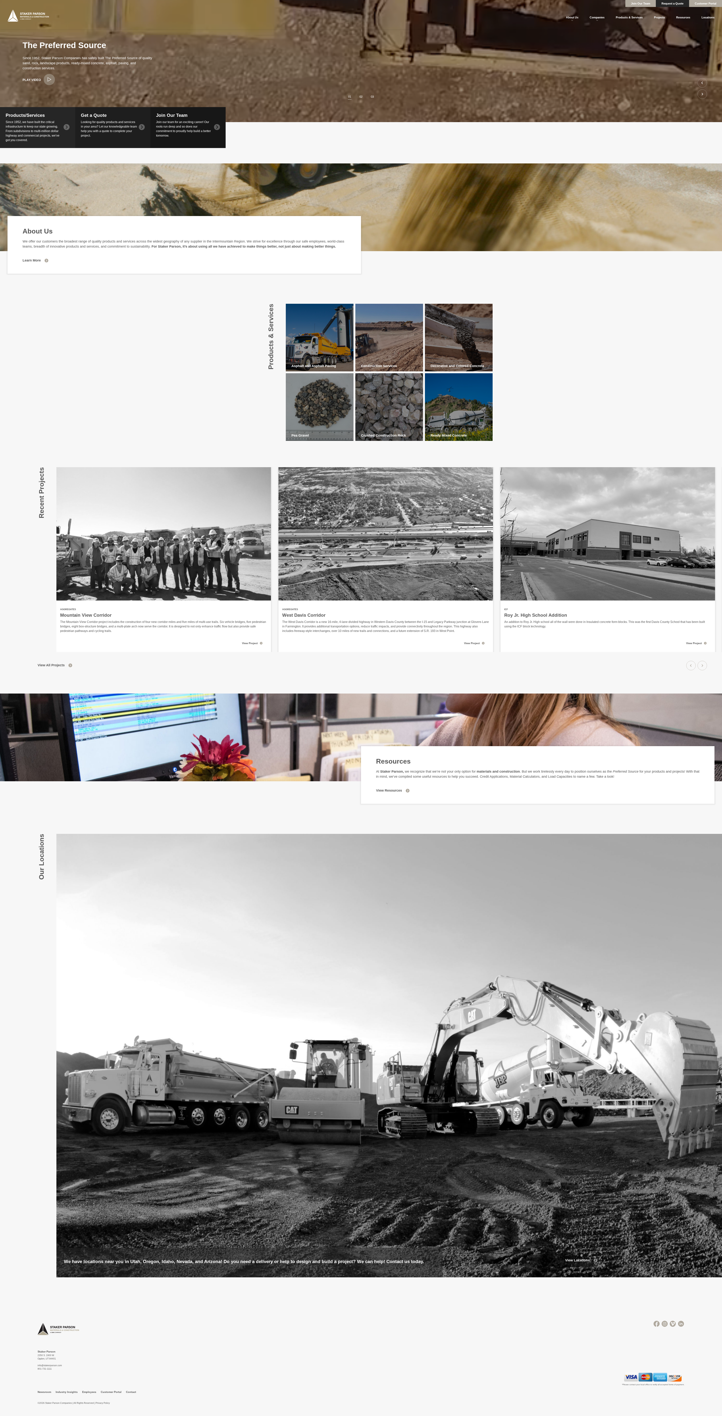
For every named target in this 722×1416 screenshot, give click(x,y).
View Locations (577, 1260)
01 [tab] (349, 96)
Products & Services (629, 17)
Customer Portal (705, 3)
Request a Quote (672, 3)
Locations (708, 17)
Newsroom (44, 1391)
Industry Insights (67, 1391)
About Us (572, 17)
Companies (597, 17)
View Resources (389, 790)
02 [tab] (361, 96)
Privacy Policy (103, 1403)
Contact (131, 1391)
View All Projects (51, 665)
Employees (89, 1391)
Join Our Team (640, 3)
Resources (683, 17)
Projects (659, 17)
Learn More (32, 260)
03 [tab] (372, 96)
